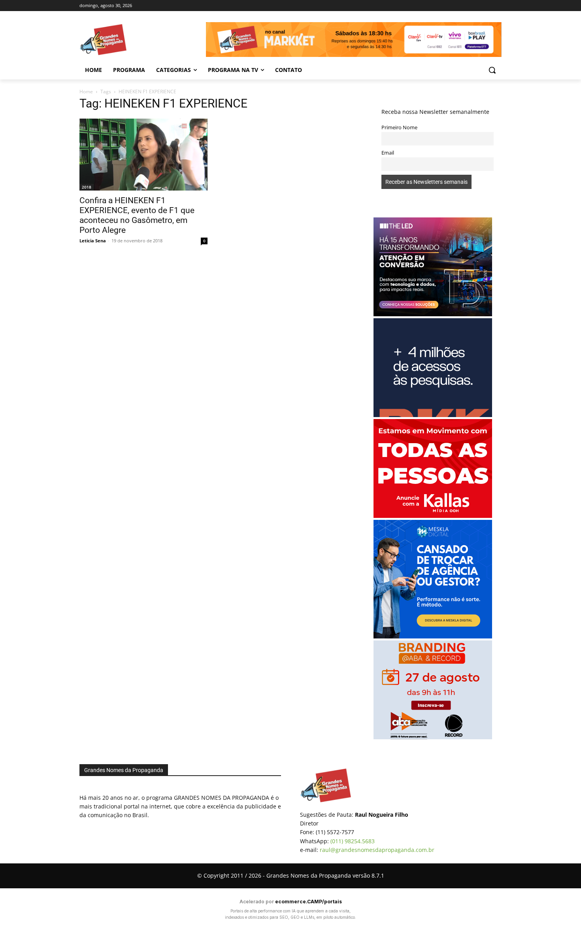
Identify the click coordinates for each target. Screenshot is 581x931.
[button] (492, 69)
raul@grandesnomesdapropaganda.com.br (377, 850)
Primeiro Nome (399, 127)
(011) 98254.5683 (352, 841)
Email (387, 152)
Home (86, 91)
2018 (86, 187)
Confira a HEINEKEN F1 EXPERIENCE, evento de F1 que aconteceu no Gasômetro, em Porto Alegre (136, 215)
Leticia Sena (92, 241)
